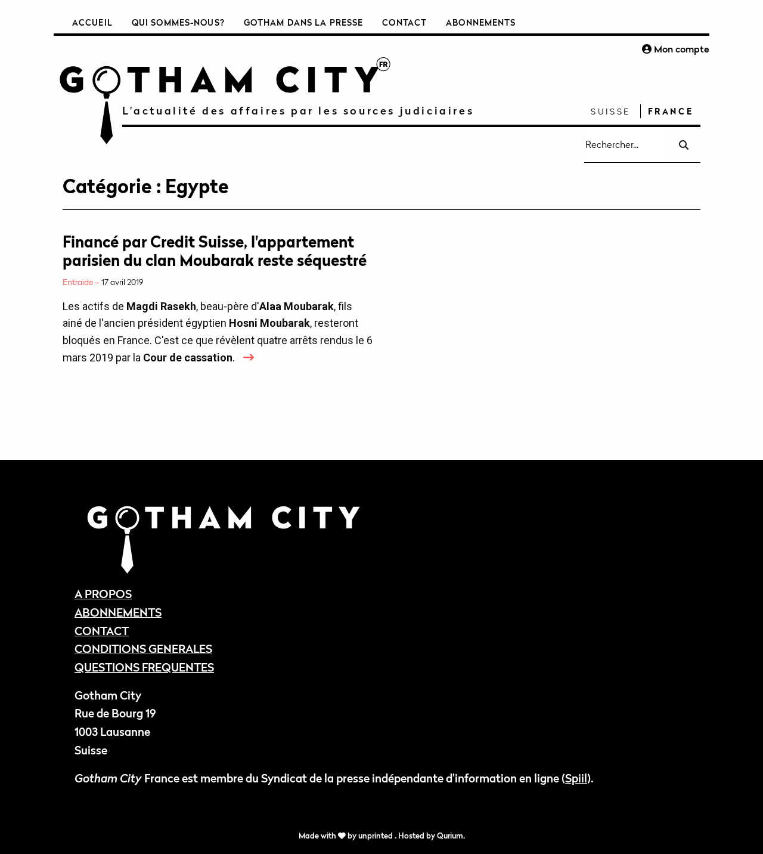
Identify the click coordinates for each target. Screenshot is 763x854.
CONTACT (102, 631)
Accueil (92, 22)
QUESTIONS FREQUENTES (144, 667)
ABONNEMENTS (118, 612)
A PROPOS (103, 594)
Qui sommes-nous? (178, 22)
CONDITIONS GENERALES (143, 648)
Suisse (611, 111)
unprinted (376, 835)
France (671, 111)
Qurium (450, 835)
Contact (404, 22)
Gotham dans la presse (304, 22)
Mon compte (680, 49)
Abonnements (481, 22)
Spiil (576, 778)
